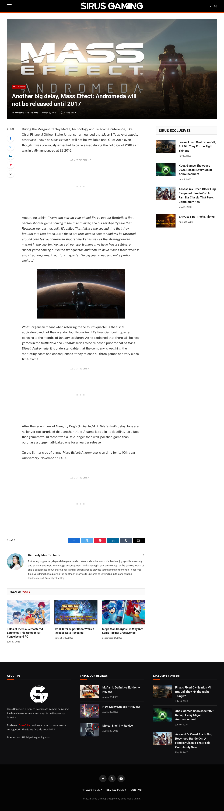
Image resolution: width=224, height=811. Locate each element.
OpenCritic (25, 725)
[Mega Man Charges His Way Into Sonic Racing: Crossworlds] (123, 612)
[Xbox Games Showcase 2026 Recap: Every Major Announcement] (166, 169)
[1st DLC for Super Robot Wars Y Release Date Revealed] (75, 612)
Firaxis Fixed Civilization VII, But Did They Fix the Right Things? (197, 146)
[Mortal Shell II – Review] (89, 729)
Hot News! (19, 87)
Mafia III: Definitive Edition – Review (121, 689)
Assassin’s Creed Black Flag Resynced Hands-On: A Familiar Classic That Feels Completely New (197, 195)
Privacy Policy (92, 790)
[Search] (215, 6)
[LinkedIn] (10, 156)
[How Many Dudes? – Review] (89, 711)
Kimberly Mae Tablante (26, 112)
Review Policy (116, 790)
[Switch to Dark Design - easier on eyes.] (210, 6)
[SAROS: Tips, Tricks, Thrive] (166, 221)
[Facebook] (10, 138)
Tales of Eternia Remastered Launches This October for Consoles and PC (25, 632)
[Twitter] (10, 147)
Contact (136, 790)
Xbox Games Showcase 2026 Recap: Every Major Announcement (195, 170)
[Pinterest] (10, 165)
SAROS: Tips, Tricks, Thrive (197, 216)
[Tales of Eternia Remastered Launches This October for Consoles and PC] (28, 612)
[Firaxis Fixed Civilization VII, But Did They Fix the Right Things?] (166, 146)
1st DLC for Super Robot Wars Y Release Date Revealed (74, 631)
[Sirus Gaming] (112, 5)
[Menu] (9, 6)
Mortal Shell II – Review (118, 725)
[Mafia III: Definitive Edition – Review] (89, 691)
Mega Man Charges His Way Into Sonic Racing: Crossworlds (122, 631)
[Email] (10, 173)
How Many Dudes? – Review (121, 706)
